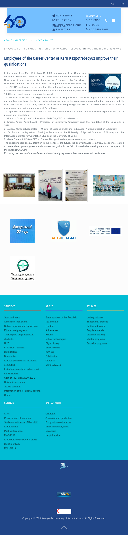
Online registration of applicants (21, 326)
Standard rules (12, 317)
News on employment (57, 426)
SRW (7, 413)
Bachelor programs (97, 343)
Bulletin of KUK (12, 444)
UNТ (6, 343)
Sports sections (12, 386)
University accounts (14, 382)
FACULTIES (62, 29)
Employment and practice (66, 25)
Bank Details (10, 352)
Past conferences (13, 431)
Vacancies (51, 431)
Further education (96, 326)
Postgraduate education (58, 422)
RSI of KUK (10, 448)
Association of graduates (59, 418)
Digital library (52, 343)
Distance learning (96, 334)
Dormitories (10, 356)
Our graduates (53, 364)
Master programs (96, 339)
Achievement (52, 330)
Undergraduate (95, 317)
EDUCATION (64, 20)
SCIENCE (94, 20)
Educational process (97, 321)
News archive (45, 40)
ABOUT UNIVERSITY (94, 16)
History (49, 334)
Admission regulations (15, 321)
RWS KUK (9, 435)
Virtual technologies (56, 339)
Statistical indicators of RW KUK (21, 422)
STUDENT (94, 25)
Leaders (50, 326)
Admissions (64, 15)
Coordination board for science (20, 439)
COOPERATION (98, 29)
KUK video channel (14, 347)
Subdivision (52, 356)
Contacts (50, 360)
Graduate (51, 413)
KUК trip (50, 352)
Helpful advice (53, 435)
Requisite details (95, 330)
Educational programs (15, 330)
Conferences (11, 426)
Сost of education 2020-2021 (19, 377)
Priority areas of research (17, 418)
